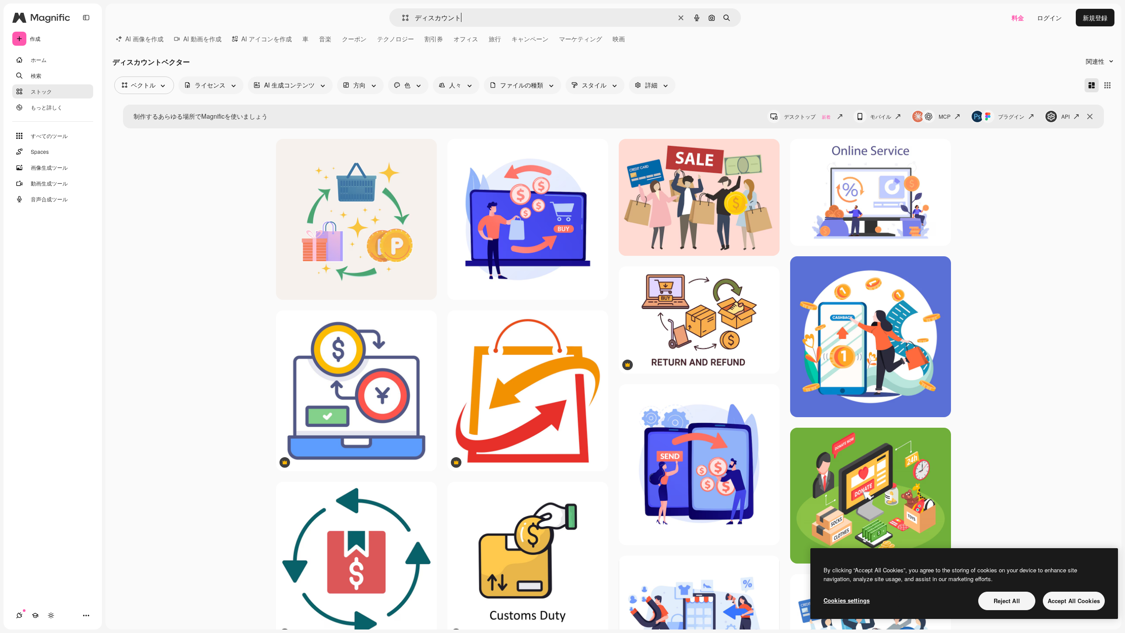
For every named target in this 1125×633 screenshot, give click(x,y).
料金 (1018, 17)
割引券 (434, 38)
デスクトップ (807, 116)
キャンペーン (530, 38)
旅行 (495, 38)
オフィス (466, 38)
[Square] (1107, 85)
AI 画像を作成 (144, 38)
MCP (945, 116)
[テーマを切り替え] (51, 615)
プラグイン (1011, 116)
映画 (619, 38)
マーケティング (580, 38)
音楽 (325, 38)
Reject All (1007, 601)
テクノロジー (395, 38)
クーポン (354, 38)
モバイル (880, 116)
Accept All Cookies (1074, 601)
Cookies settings (847, 600)
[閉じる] (1089, 116)
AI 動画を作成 (202, 38)
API (1065, 116)
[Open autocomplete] (402, 18)
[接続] (19, 615)
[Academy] (35, 615)
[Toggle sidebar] (86, 18)
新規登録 (1095, 17)
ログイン (1049, 17)
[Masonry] (1092, 85)
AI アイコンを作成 (266, 38)
